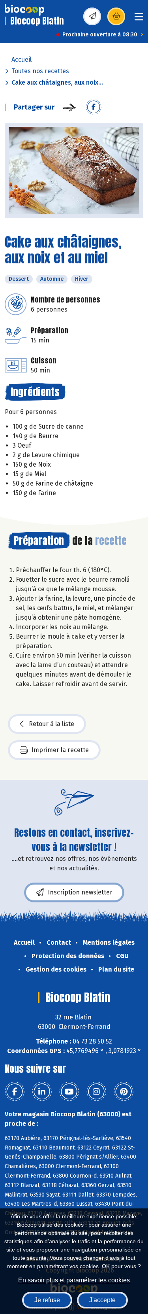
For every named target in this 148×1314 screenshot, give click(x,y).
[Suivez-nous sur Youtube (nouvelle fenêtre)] (69, 1092)
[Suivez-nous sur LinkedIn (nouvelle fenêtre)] (42, 1092)
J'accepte (102, 1300)
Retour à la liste (51, 724)
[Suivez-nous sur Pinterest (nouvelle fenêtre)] (123, 1092)
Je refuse (47, 1300)
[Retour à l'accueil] (24, 10)
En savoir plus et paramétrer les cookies (74, 1280)
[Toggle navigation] (139, 19)
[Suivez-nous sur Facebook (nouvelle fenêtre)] (14, 1092)
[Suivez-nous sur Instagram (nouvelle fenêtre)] (96, 1092)
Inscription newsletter (80, 892)
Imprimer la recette (60, 750)
